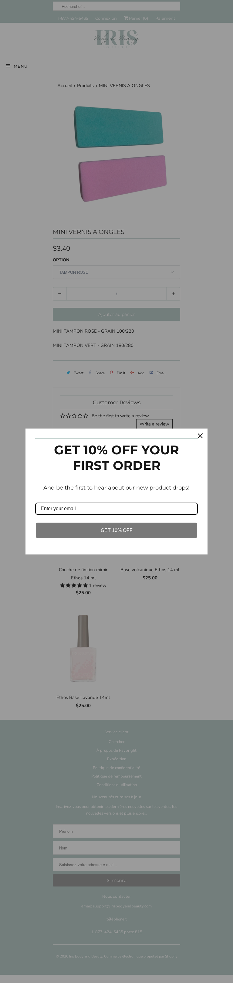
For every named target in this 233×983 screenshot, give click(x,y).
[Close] (200, 436)
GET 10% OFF (117, 530)
